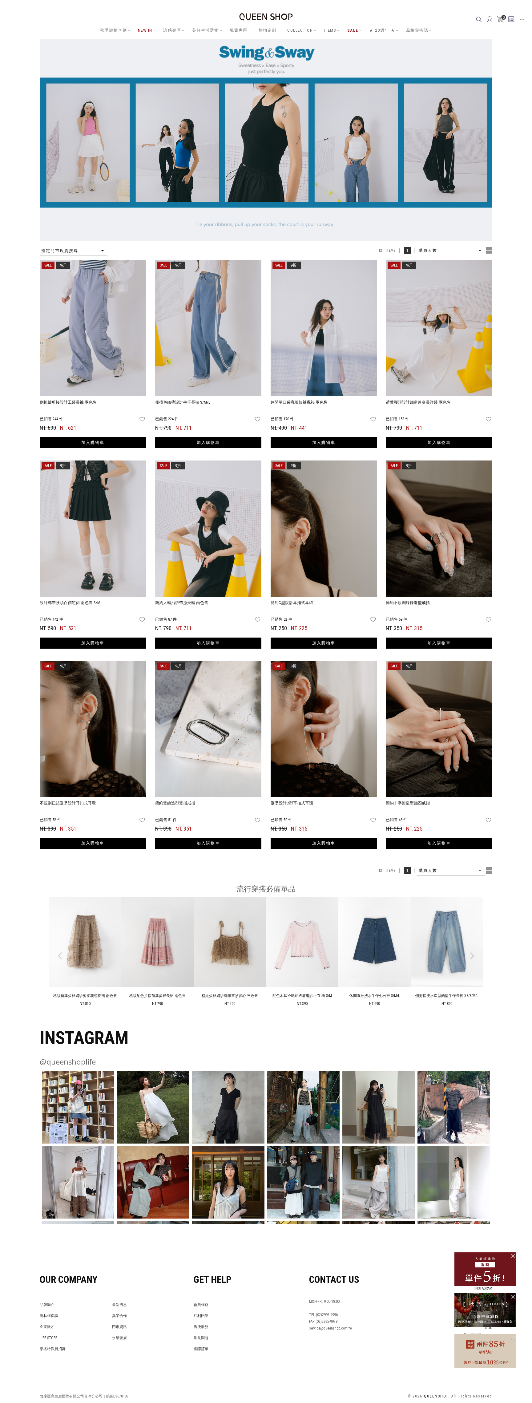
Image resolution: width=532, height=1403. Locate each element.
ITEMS (330, 30)
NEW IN (145, 30)
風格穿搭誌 (417, 30)
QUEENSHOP (436, 1396)
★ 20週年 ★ (382, 30)
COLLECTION (300, 30)
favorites (142, 419)
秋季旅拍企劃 (113, 30)
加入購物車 (92, 442)
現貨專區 (239, 30)
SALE (352, 30)
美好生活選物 (205, 30)
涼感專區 (172, 30)
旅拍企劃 (267, 30)
